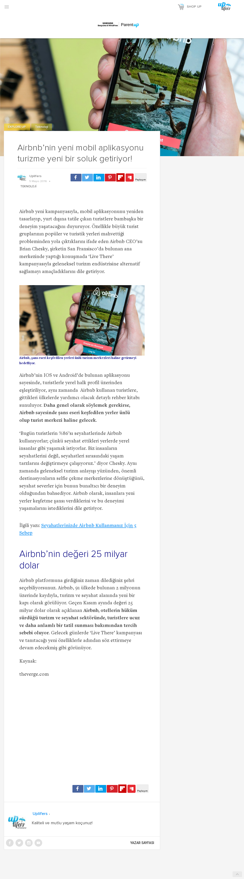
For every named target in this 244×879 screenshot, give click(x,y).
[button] (6, 6)
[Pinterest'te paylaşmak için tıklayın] (110, 177)
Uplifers (35, 176)
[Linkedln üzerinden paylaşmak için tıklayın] (98, 177)
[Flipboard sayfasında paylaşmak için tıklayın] (120, 177)
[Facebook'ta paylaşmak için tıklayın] (76, 177)
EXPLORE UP (17, 127)
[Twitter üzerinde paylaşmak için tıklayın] (87, 177)
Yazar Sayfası (142, 843)
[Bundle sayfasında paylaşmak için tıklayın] (129, 177)
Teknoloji (41, 127)
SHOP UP (194, 6)
